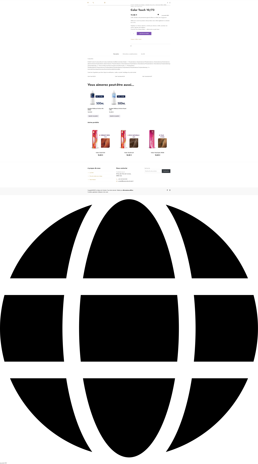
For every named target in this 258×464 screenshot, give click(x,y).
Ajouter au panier (144, 33)
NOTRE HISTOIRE (106, 15)
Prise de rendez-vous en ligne (96, 176)
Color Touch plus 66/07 (147, 76)
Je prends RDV (165, 15)
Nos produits (117, 15)
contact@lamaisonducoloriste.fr (125, 181)
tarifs (146, 15)
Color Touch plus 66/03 (120, 76)
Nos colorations (128, 15)
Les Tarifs (92, 172)
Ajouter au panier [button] (93, 116)
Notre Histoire (93, 179)
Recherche (147, 168)
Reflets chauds (138, 39)
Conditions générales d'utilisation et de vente (98, 192)
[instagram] (169, 3)
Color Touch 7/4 (100, 152)
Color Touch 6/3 (129, 152)
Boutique (139, 15)
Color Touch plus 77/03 (157, 152)
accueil (97, 15)
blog (151, 15)
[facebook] (167, 3)
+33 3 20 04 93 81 (122, 179)
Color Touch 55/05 (92, 76)
